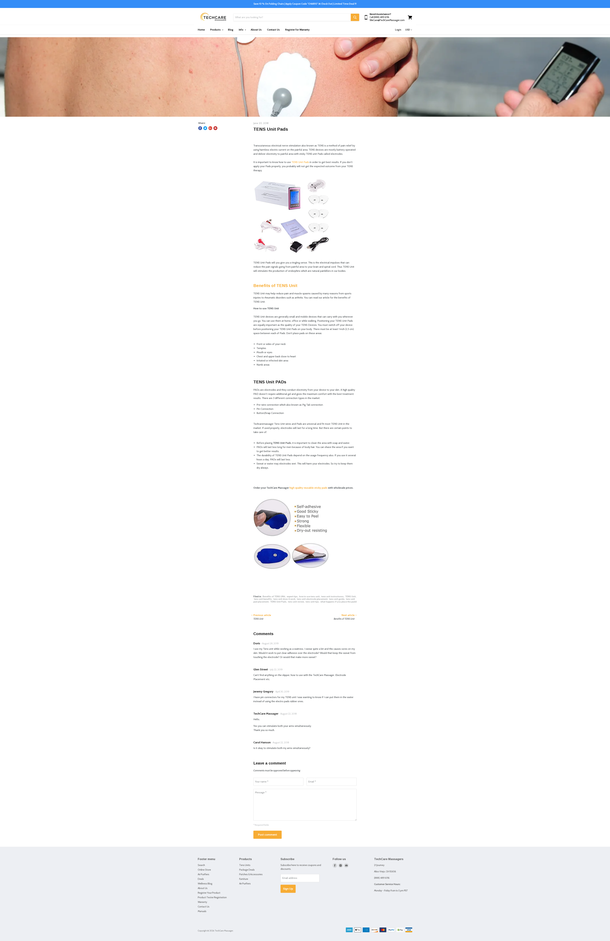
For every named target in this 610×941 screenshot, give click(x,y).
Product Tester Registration (212, 897)
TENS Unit (350, 596)
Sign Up (288, 888)
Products (215, 29)
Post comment (267, 834)
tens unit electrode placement (312, 599)
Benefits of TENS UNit (274, 596)
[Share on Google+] (210, 128)
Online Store (204, 869)
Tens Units (244, 865)
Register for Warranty (297, 29)
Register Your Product (209, 892)
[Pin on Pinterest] (215, 128)
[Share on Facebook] (200, 128)
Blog (230, 29)
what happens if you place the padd (338, 601)
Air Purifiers (203, 874)
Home (201, 29)
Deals (201, 879)
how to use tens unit (309, 596)
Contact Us (273, 29)
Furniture (243, 879)
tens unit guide (336, 599)
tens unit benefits (263, 599)
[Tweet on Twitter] (205, 128)
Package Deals (247, 869)
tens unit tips (312, 601)
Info (241, 29)
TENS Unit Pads (300, 162)
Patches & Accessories (251, 874)
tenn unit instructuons (332, 596)
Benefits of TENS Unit (275, 285)
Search (201, 865)
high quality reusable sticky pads (308, 487)
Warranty (202, 902)
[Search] (355, 17)
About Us (256, 29)
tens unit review (296, 601)
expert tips (292, 596)
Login (398, 29)
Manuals (202, 911)
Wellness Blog (205, 883)
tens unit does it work (284, 599)
